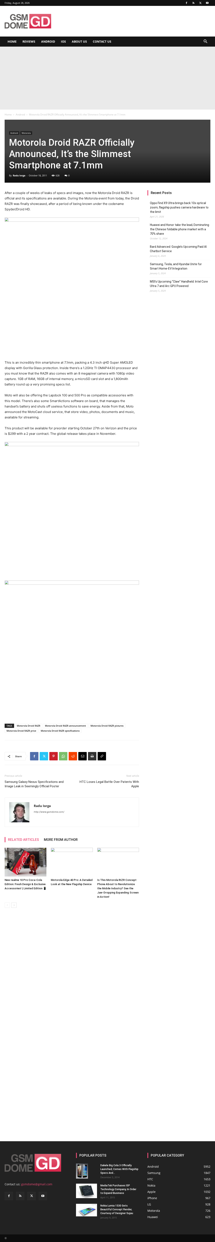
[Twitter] (200, 3)
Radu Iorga (19, 175)
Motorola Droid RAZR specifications (60, 730)
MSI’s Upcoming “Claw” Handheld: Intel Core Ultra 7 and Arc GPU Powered (179, 284)
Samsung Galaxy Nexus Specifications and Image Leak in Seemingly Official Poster (34, 784)
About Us (79, 41)
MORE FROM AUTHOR (61, 840)
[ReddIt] (73, 756)
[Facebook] (186, 3)
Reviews (28, 41)
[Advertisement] (107, 78)
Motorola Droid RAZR (28, 725)
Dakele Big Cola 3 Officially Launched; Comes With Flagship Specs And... (119, 1169)
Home (12, 41)
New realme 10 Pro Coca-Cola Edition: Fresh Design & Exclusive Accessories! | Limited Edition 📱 (25, 884)
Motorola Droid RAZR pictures (106, 725)
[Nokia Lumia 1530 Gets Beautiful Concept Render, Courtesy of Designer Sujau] (86, 1210)
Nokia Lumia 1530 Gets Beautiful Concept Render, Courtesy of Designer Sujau (116, 1209)
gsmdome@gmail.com (36, 1184)
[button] (205, 42)
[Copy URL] (102, 756)
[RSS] (193, 3)
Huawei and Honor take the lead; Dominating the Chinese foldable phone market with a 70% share (179, 229)
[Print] (92, 756)
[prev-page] (7, 905)
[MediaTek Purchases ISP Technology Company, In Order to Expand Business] (86, 1191)
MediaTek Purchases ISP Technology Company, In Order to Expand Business (118, 1189)
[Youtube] (207, 3)
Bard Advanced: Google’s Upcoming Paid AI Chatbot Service (178, 249)
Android (48, 41)
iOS (63, 41)
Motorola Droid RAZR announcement (65, 725)
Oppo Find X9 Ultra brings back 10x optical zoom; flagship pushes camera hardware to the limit (179, 207)
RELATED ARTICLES (23, 840)
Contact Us (102, 41)
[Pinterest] (53, 756)
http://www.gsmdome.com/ (49, 811)
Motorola (26, 132)
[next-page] (14, 905)
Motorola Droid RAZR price (21, 730)
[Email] (82, 756)
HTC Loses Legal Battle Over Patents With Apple (109, 784)
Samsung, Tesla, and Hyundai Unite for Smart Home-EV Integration (176, 266)
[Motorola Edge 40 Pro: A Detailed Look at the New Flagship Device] (72, 862)
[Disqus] (72, 970)
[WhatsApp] (63, 756)
